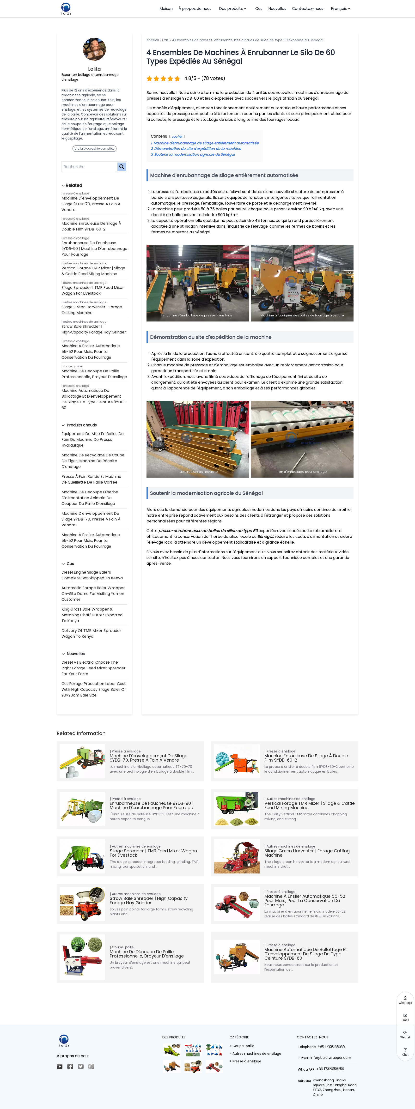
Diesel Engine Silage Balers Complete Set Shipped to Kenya (92, 575)
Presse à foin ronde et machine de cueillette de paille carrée (91, 479)
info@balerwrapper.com (331, 1057)
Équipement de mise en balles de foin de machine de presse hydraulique (92, 439)
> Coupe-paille (242, 1045)
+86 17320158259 (331, 1046)
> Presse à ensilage (245, 1061)
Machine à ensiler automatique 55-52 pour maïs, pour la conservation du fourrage (90, 351)
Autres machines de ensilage (84, 263)
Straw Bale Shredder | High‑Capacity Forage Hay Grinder (93, 329)
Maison (166, 8)
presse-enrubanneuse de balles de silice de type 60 (208, 530)
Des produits (231, 8)
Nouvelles (277, 8)
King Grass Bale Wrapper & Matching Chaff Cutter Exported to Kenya (91, 615)
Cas (258, 8)
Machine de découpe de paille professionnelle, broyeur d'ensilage (94, 374)
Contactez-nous (307, 8)
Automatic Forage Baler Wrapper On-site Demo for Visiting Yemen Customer (93, 593)
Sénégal (265, 536)
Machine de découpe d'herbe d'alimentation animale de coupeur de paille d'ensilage (89, 497)
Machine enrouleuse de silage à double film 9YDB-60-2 (91, 226)
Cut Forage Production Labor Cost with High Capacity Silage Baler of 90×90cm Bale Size (93, 689)
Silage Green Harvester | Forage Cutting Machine (91, 309)
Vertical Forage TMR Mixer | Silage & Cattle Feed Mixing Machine (93, 271)
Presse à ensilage (76, 193)
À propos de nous (194, 8)
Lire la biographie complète (94, 148)
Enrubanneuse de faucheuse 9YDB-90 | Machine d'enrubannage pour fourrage (94, 248)
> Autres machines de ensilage (255, 1053)
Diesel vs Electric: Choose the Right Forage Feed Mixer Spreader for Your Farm (93, 668)
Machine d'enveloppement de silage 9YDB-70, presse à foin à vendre (90, 203)
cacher (177, 136)
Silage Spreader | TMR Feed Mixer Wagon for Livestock (92, 290)
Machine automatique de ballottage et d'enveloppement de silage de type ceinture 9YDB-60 (93, 399)
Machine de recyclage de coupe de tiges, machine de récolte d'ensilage (92, 460)
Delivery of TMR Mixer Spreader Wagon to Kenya (91, 633)
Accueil (152, 40)
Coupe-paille (72, 366)
